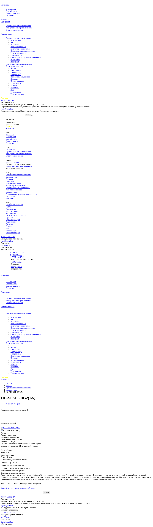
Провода (14, 79)
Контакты (5, 19)
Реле (12, 90)
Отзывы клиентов (13, 13)
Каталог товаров (7, 34)
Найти (28, 115)
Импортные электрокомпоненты (19, 28)
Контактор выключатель (20, 49)
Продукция (5, 22)
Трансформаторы (18, 94)
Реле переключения (18, 53)
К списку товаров (13, 404)
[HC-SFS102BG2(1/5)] (10, 428)
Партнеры (10, 15)
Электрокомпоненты (14, 30)
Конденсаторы (16, 72)
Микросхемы (16, 75)
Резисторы (15, 88)
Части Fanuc (15, 60)
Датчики (14, 42)
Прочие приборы (18, 81)
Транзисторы (16, 92)
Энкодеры (15, 62)
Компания (5, 5)
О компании (11, 9)
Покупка (4, 98)
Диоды (13, 68)
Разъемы (14, 85)
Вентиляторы (16, 40)
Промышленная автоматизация (18, 26)
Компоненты (16, 70)
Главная (4, 2)
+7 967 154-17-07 (8, 100)
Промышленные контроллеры (23, 51)
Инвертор (15, 45)
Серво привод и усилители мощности (26, 57)
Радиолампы (16, 83)
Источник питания (18, 47)
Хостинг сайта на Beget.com (47, 508)
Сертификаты (11, 11)
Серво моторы (16, 55)
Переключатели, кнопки (20, 77)
